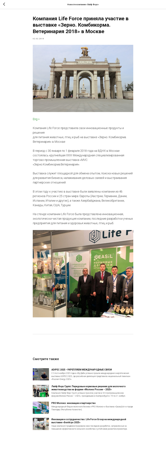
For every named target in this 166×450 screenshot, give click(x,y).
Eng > (36, 119)
